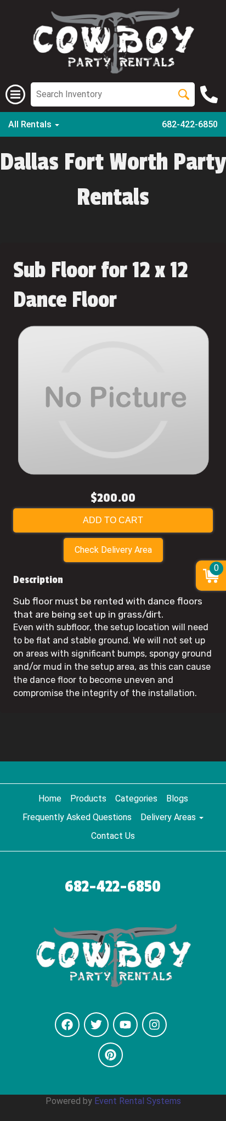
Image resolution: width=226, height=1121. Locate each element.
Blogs (177, 798)
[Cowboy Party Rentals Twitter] (96, 1024)
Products (88, 798)
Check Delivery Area (113, 550)
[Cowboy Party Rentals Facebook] (67, 1024)
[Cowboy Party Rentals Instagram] (154, 1024)
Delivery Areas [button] (169, 817)
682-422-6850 (190, 124)
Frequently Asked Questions (77, 817)
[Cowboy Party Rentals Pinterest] (110, 1054)
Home (49, 798)
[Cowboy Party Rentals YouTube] (125, 1024)
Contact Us (113, 836)
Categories (136, 798)
